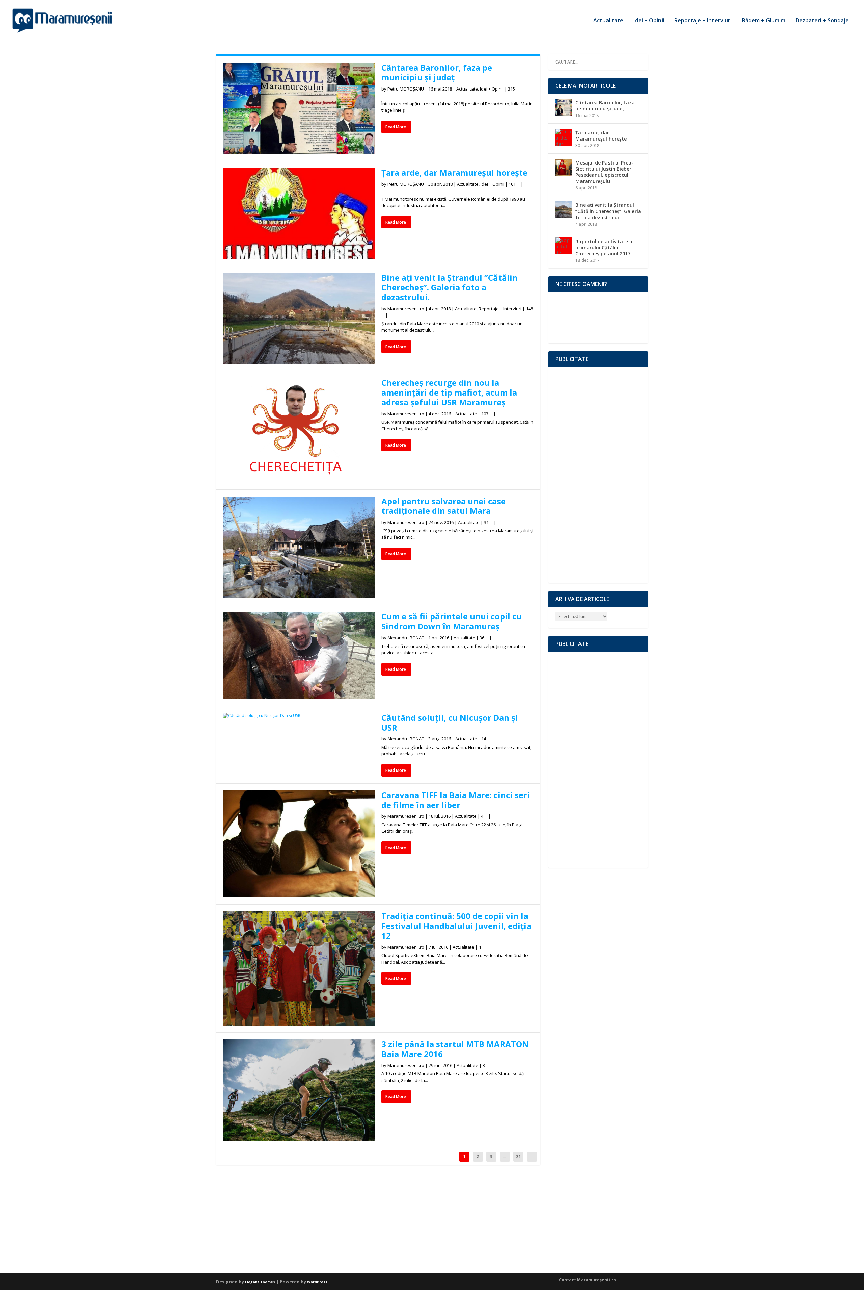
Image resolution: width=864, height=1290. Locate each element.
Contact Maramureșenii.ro (587, 1280)
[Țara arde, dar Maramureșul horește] (299, 213)
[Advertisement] (598, 475)
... (504, 1156)
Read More (395, 127)
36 (482, 638)
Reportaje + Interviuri (703, 21)
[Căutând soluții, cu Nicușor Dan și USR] (299, 715)
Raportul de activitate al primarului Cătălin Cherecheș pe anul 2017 (604, 247)
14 (484, 739)
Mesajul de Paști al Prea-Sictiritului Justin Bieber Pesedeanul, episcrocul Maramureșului (604, 171)
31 (487, 522)
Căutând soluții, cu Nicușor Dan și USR (449, 722)
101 (513, 184)
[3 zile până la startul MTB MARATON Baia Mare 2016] (299, 1090)
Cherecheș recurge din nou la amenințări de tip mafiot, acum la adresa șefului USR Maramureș (449, 392)
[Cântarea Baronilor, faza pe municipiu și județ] (299, 108)
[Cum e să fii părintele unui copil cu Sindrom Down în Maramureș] (299, 655)
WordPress (317, 1282)
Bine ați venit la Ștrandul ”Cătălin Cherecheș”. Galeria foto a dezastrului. (449, 287)
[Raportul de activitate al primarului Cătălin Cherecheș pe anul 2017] (563, 245)
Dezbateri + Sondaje (822, 21)
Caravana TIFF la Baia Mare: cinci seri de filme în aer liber (455, 799)
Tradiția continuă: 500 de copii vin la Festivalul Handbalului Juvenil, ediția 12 (456, 925)
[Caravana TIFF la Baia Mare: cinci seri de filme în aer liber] (299, 844)
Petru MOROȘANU (405, 89)
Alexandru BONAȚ (405, 638)
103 (485, 414)
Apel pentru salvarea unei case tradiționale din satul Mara (443, 506)
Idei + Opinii (648, 21)
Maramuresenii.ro (405, 309)
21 (518, 1156)
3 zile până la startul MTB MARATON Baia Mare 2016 (455, 1048)
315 (512, 89)
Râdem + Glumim (763, 21)
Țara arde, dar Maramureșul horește (454, 172)
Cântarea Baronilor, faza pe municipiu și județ (436, 72)
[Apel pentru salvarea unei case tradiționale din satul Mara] (299, 547)
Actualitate (608, 21)
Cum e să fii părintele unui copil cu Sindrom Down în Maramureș (451, 621)
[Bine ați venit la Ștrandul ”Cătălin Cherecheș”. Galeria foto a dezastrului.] (299, 318)
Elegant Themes (260, 1282)
